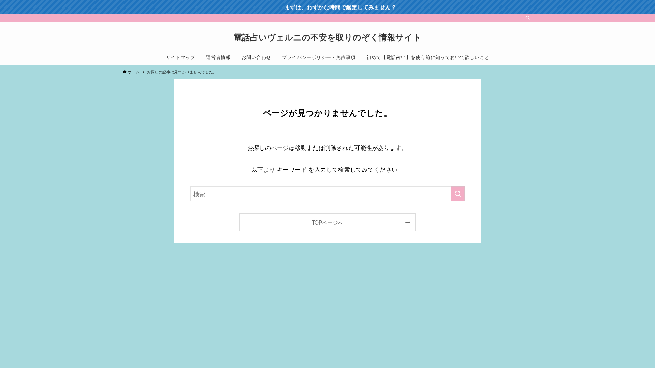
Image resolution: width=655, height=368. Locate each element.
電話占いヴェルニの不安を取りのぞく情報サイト (328, 37)
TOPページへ (328, 222)
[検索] (527, 18)
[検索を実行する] (458, 193)
